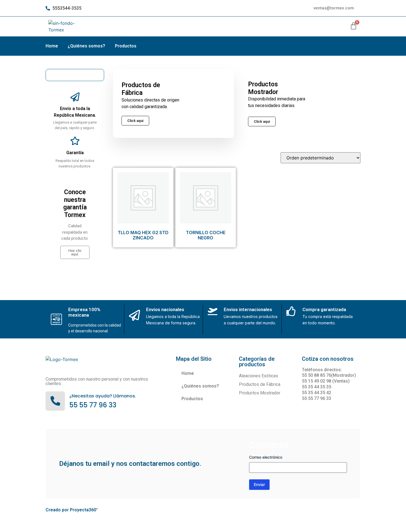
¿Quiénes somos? (86, 46)
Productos (125, 46)
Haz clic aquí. (75, 252)
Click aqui (262, 121)
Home (52, 46)
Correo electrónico (265, 457)
